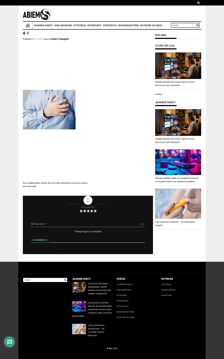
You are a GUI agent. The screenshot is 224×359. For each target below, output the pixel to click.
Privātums (166, 295)
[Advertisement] (88, 67)
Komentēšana (168, 290)
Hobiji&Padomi (63, 25)
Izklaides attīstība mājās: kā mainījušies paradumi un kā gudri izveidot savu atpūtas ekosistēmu (92, 309)
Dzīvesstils (110, 25)
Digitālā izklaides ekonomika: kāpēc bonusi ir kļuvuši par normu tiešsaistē (99, 288)
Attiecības (79, 25)
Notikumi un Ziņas (151, 25)
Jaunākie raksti (43, 25)
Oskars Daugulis (59, 39)
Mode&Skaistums (128, 25)
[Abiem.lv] (28, 25)
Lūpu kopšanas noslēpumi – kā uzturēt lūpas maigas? (96, 330)
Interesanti (94, 25)
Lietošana (166, 284)
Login (142, 224)
